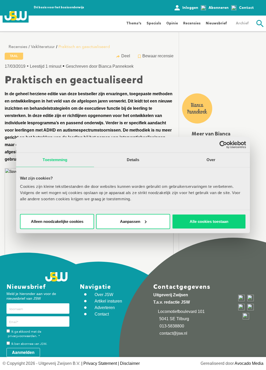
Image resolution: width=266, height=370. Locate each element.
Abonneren (219, 7)
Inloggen (190, 7)
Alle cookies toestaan (209, 221)
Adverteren (105, 307)
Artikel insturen (108, 301)
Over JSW (104, 294)
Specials (154, 23)
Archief (242, 23)
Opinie (172, 23)
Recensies (192, 23)
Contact (246, 7)
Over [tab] (211, 159)
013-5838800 (171, 326)
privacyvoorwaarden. (22, 336)
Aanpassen (130, 221)
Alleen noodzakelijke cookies (57, 221)
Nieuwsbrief (216, 23)
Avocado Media (249, 363)
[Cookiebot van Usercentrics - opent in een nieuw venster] (223, 145)
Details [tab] (133, 159)
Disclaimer (130, 363)
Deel (125, 56)
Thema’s (133, 23)
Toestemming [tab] (55, 159)
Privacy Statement (100, 363)
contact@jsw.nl (172, 333)
